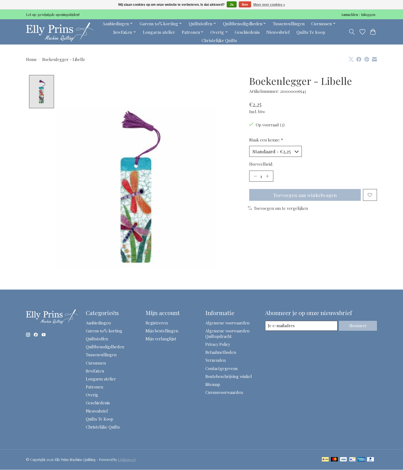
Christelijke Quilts (219, 40)
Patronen (94, 387)
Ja (232, 5)
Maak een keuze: (266, 140)
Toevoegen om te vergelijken (281, 208)
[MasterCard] (334, 459)
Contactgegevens (221, 368)
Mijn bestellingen (162, 330)
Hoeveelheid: (261, 164)
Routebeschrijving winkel (228, 376)
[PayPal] (370, 459)
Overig (92, 394)
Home (31, 59)
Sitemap (212, 384)
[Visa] (343, 459)
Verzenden (215, 360)
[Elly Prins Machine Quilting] (59, 31)
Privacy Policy (217, 344)
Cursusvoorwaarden (224, 392)
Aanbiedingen (98, 323)
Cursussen (96, 363)
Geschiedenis (247, 32)
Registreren (157, 323)
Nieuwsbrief (278, 32)
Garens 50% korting (104, 330)
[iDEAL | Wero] (325, 459)
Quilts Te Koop (310, 32)
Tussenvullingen (289, 23)
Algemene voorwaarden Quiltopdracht (227, 333)
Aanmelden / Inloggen (358, 14)
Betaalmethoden (220, 352)
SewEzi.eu (95, 371)
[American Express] (361, 459)
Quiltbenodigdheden (105, 346)
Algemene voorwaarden (227, 323)
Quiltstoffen (97, 338)
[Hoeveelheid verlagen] (255, 176)
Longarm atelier (159, 32)
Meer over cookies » (269, 5)
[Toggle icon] (352, 32)
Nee (245, 5)
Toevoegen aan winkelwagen (305, 195)
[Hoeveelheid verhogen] (267, 176)
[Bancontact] (352, 459)
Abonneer (358, 325)
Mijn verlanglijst (161, 338)
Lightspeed (126, 459)
